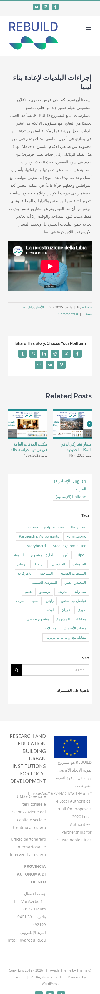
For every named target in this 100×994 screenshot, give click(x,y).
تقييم (28, 591)
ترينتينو (45, 591)
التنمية (19, 555)
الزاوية (40, 564)
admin (87, 307)
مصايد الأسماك (75, 628)
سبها (35, 600)
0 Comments (68, 314)
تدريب (62, 591)
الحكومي (58, 564)
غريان (65, 610)
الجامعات (79, 564)
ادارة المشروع (42, 555)
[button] (87, 433)
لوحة (50, 610)
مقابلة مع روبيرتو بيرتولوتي (66, 637)
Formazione (76, 536)
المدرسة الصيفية (44, 582)
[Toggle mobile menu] (89, 28)
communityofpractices (45, 527)
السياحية (46, 573)
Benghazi (78, 527)
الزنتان (22, 564)
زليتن (50, 600)
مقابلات (50, 628)
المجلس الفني (75, 582)
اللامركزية (25, 573)
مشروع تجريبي (38, 619)
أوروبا (64, 555)
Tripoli (81, 555)
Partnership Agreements (39, 536)
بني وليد (80, 591)
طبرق (82, 610)
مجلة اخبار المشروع (71, 619)
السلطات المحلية (73, 573)
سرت (20, 600)
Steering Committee (69, 545)
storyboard (36, 545)
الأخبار (39, 307)
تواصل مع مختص (73, 600)
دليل (31, 307)
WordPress (50, 983)
